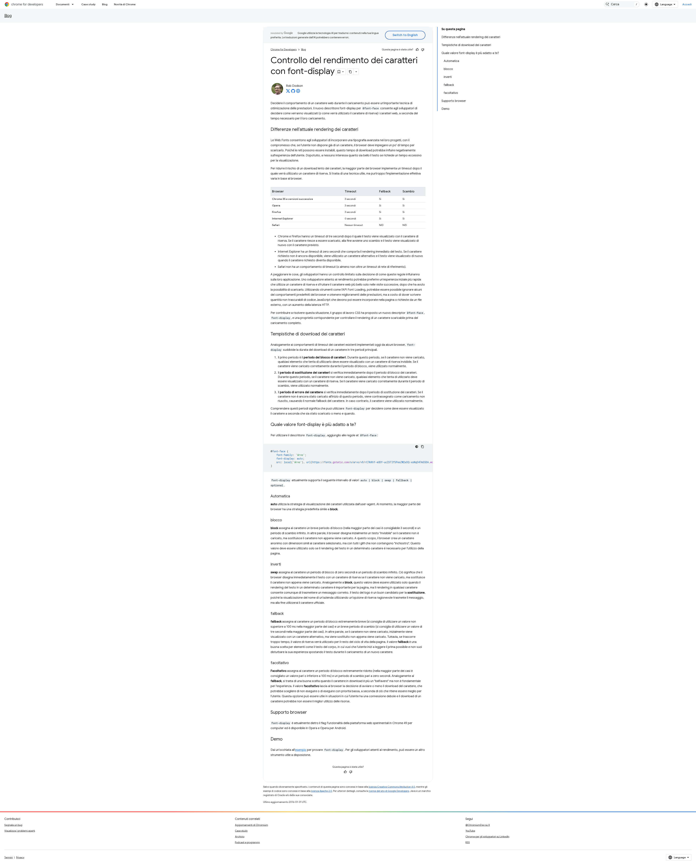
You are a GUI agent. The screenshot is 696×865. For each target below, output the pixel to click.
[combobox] (622, 4)
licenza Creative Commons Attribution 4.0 (392, 786)
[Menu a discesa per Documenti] (73, 4)
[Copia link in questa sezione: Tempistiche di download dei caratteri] (348, 334)
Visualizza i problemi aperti (19, 830)
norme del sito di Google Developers (389, 791)
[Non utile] (422, 49)
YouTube (470, 830)
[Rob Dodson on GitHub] (293, 92)
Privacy (20, 857)
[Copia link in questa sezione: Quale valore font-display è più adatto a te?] (359, 425)
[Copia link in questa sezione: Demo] (286, 739)
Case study (88, 4)
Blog (104, 4)
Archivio (239, 836)
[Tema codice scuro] (417, 447)
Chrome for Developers (284, 49)
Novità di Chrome (125, 4)
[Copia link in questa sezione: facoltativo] (292, 663)
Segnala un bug (13, 825)
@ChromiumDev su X (477, 825)
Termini (8, 857)
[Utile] (417, 49)
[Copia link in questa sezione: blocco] (285, 520)
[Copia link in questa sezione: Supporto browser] (310, 712)
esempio (300, 750)
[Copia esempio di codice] (422, 447)
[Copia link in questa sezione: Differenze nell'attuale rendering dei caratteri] (362, 130)
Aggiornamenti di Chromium (251, 825)
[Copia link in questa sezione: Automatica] (293, 496)
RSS (467, 842)
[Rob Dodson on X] (288, 92)
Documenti (62, 4)
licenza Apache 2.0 (321, 791)
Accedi (687, 4)
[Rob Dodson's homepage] (298, 92)
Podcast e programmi (247, 842)
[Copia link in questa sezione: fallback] (287, 614)
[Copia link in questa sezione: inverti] (284, 564)
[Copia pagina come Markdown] (350, 72)
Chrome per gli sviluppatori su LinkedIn (487, 836)
